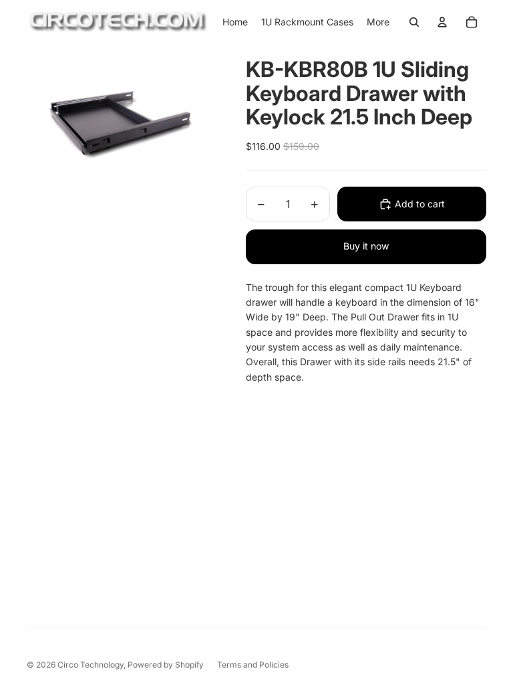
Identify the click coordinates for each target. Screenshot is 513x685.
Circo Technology (90, 665)
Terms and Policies (253, 665)
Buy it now (366, 246)
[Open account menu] (442, 22)
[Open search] (414, 22)
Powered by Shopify (166, 665)
